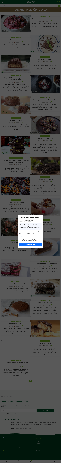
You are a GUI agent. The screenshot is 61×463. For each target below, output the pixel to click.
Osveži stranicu (30, 244)
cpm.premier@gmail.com (24, 236)
